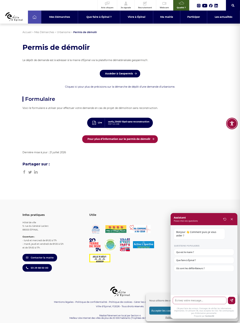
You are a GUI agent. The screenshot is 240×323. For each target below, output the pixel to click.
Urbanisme (63, 32)
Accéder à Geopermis (119, 73)
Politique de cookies (120, 301)
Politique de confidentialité (91, 301)
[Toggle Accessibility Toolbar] (231, 123)
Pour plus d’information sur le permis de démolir (118, 139)
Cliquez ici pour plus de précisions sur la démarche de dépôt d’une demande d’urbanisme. (120, 86)
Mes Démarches (44, 32)
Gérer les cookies (143, 302)
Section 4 (136, 315)
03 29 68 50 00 (39, 267)
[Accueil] (34, 17)
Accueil (26, 32)
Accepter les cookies (163, 310)
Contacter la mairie (42, 257)
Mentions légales (63, 301)
